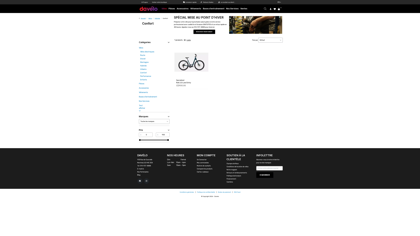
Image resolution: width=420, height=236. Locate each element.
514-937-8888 (145, 166)
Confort (143, 73)
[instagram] (146, 181)
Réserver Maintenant (204, 32)
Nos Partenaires (143, 172)
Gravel (142, 59)
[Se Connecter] (271, 9)
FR (279, 2)
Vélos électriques (147, 52)
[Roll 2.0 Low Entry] (191, 62)
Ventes (243, 8)
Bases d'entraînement (213, 8)
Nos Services (232, 8)
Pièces (172, 8)
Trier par (255, 40)
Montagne (144, 62)
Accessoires (183, 8)
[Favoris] (275, 9)
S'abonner (265, 175)
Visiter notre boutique (159, 2)
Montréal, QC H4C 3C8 (145, 163)
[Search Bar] (265, 8)
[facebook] (140, 181)
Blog (138, 175)
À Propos (145, 2)
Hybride (143, 66)
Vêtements (195, 8)
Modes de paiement (224, 192)
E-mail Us (140, 169)
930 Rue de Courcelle (144, 160)
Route (142, 55)
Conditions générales (187, 192)
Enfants (143, 80)
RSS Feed (237, 192)
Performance (145, 76)
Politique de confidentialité (206, 192)
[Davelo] (148, 9)
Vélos (164, 8)
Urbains (143, 69)
